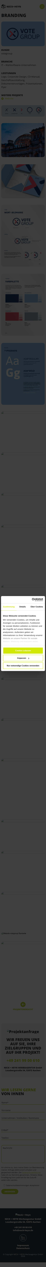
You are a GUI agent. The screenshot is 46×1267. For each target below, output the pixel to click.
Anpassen (21, 658)
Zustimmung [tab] (9, 607)
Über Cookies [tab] (37, 607)
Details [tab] (22, 607)
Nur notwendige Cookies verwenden (23, 666)
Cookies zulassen (23, 650)
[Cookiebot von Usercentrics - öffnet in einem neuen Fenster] (32, 599)
